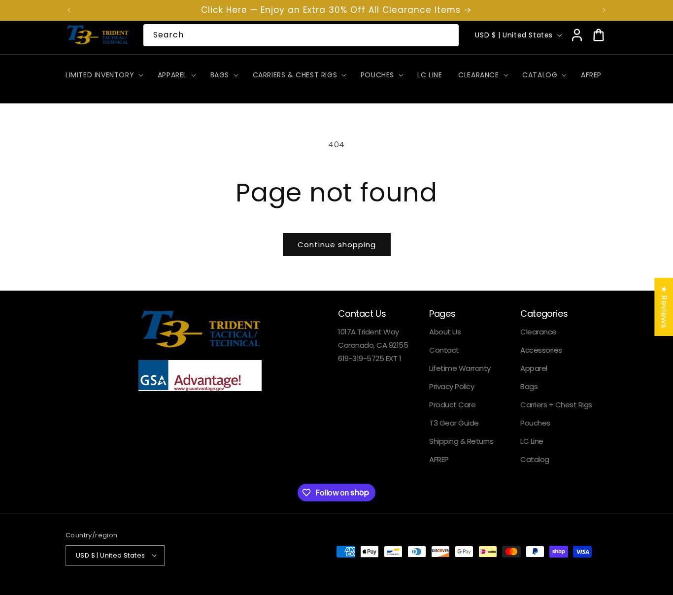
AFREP (439, 460)
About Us (445, 332)
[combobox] (301, 35)
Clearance (538, 332)
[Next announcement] (604, 9)
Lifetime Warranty (460, 369)
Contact (444, 350)
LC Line (531, 441)
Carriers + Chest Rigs (556, 405)
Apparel (533, 369)
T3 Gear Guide (454, 423)
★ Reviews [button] (664, 307)
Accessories (541, 350)
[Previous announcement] (69, 9)
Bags (529, 387)
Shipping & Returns (461, 441)
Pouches (535, 423)
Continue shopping (337, 244)
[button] (103, 75)
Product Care (452, 405)
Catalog (534, 460)
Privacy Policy (451, 387)
